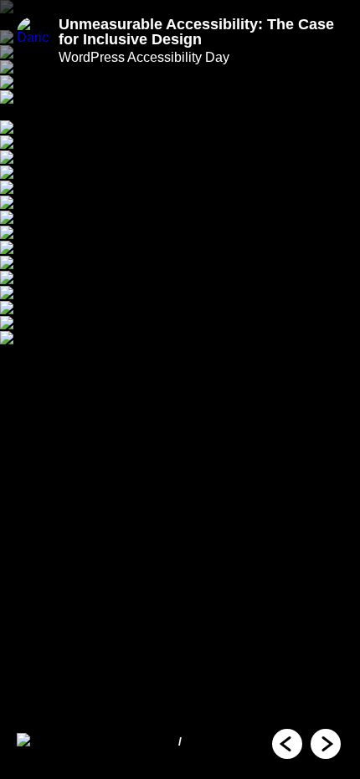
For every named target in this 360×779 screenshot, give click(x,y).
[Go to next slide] (326, 744)
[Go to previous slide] (287, 744)
